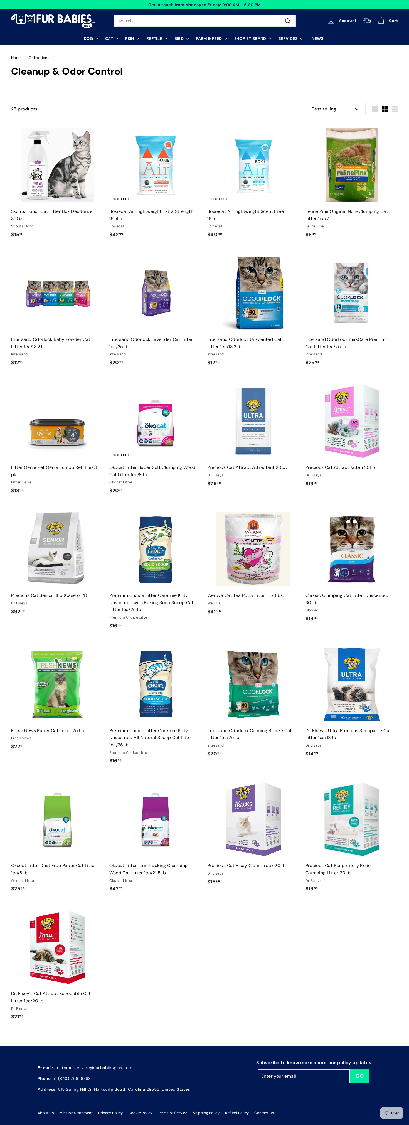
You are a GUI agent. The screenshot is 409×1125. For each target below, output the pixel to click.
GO (360, 1076)
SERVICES (289, 38)
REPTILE (154, 38)
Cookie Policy (140, 1113)
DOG (89, 38)
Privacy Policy (110, 1113)
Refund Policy (237, 1113)
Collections (39, 57)
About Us (46, 1113)
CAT (109, 38)
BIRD (179, 38)
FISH (130, 38)
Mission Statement (76, 1113)
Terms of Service (172, 1113)
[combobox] (205, 21)
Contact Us (264, 1113)
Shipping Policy (206, 1113)
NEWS (317, 38)
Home (16, 57)
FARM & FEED (209, 38)
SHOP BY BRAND (250, 38)
